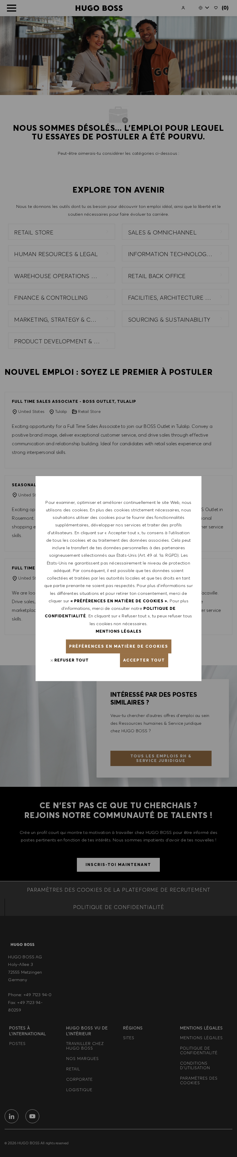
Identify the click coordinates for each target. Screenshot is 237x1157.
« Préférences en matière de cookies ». (120, 600)
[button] (118, 646)
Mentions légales (119, 631)
